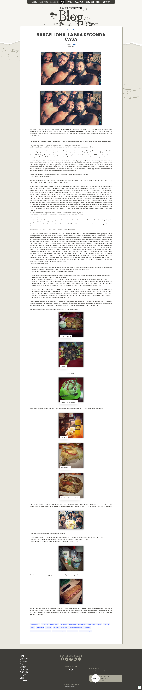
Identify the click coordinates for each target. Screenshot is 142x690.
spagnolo (63, 631)
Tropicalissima (50, 310)
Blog (74, 44)
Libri (22, 678)
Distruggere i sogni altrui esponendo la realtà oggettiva (85, 624)
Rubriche (24, 661)
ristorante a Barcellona (60, 627)
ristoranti (55, 631)
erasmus (106, 624)
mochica (48, 627)
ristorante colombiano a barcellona (79, 627)
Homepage (22, 656)
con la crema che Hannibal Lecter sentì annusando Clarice (84, 538)
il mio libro (108, 129)
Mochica (51, 409)
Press (23, 675)
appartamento (35, 624)
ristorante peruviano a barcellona (40, 631)
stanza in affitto (72, 631)
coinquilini (64, 624)
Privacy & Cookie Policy (71, 686)
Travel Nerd (24, 672)
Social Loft (24, 670)
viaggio (89, 631)
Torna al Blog (71, 30)
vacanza (82, 631)
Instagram (49, 304)
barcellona (45, 624)
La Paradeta (59, 504)
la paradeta (40, 627)
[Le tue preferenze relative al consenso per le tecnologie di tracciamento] (139, 687)
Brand (23, 667)
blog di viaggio (54, 624)
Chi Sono (24, 659)
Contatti (23, 680)
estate (32, 627)
